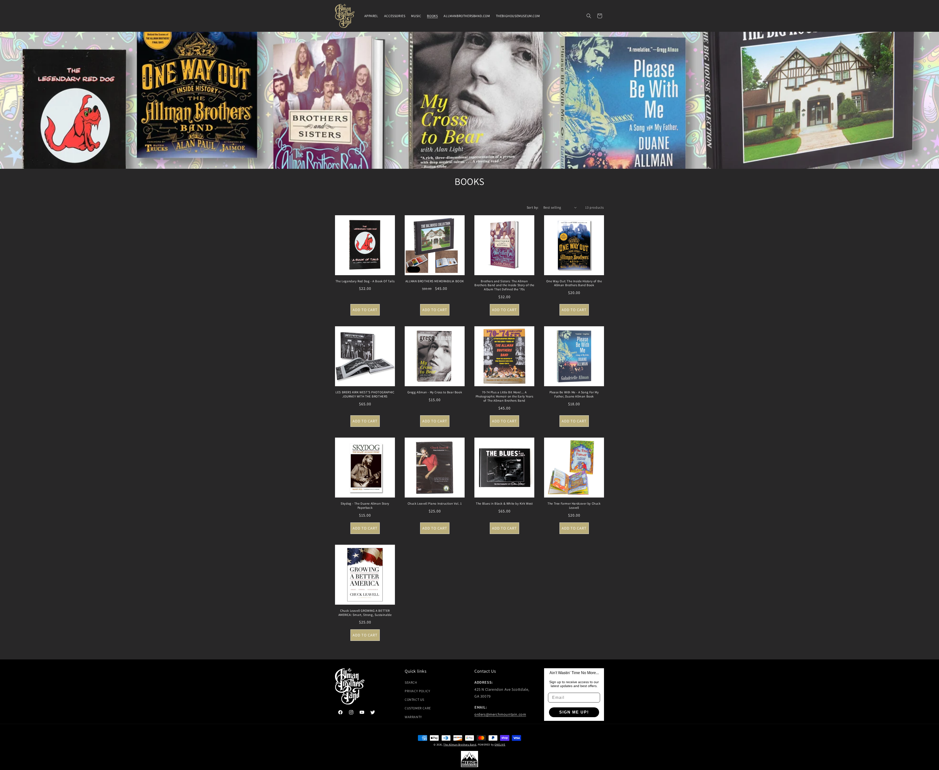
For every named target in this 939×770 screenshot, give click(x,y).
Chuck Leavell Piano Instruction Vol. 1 (435, 504)
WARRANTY (413, 717)
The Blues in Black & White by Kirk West (504, 504)
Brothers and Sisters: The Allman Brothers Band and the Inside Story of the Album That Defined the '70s (504, 285)
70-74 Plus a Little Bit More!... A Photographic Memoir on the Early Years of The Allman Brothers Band (504, 396)
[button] (588, 16)
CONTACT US (414, 699)
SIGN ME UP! (574, 712)
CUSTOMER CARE (418, 708)
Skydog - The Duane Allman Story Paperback (365, 506)
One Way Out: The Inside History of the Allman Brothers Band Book (574, 283)
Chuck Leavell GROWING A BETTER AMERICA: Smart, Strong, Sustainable (365, 613)
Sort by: (532, 207)
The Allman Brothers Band (459, 744)
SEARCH (411, 682)
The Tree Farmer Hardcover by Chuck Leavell (574, 506)
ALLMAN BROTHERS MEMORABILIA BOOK (434, 281)
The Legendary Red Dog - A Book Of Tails (364, 281)
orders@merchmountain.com (500, 714)
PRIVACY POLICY (417, 691)
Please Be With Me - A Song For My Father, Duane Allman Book (574, 394)
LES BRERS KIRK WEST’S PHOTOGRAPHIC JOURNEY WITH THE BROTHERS (364, 394)
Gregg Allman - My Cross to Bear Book (434, 392)
